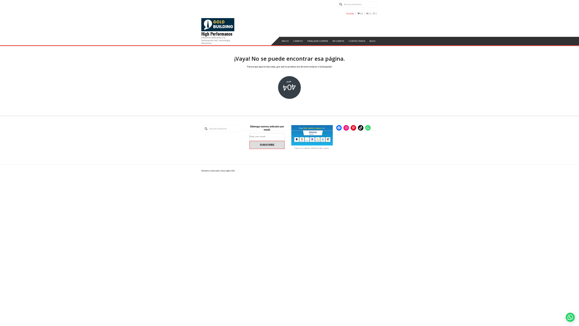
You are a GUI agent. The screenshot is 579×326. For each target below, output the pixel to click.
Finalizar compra (317, 41)
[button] (570, 317)
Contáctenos (357, 41)
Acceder (350, 13)
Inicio (285, 41)
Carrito (298, 41)
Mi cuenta (338, 41)
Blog (372, 41)
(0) (361, 13)
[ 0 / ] (372, 13)
